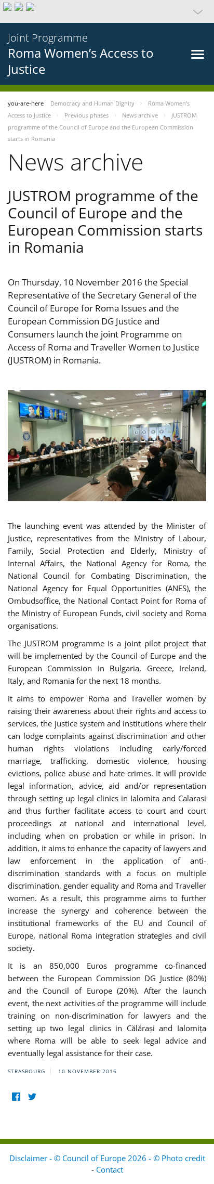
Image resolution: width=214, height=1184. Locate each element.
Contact (109, 1169)
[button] (107, 11)
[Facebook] (16, 1097)
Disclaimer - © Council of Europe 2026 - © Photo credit (107, 1158)
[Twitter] (32, 1097)
